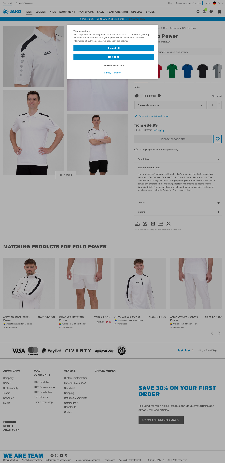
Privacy (107, 72)
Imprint (117, 72)
